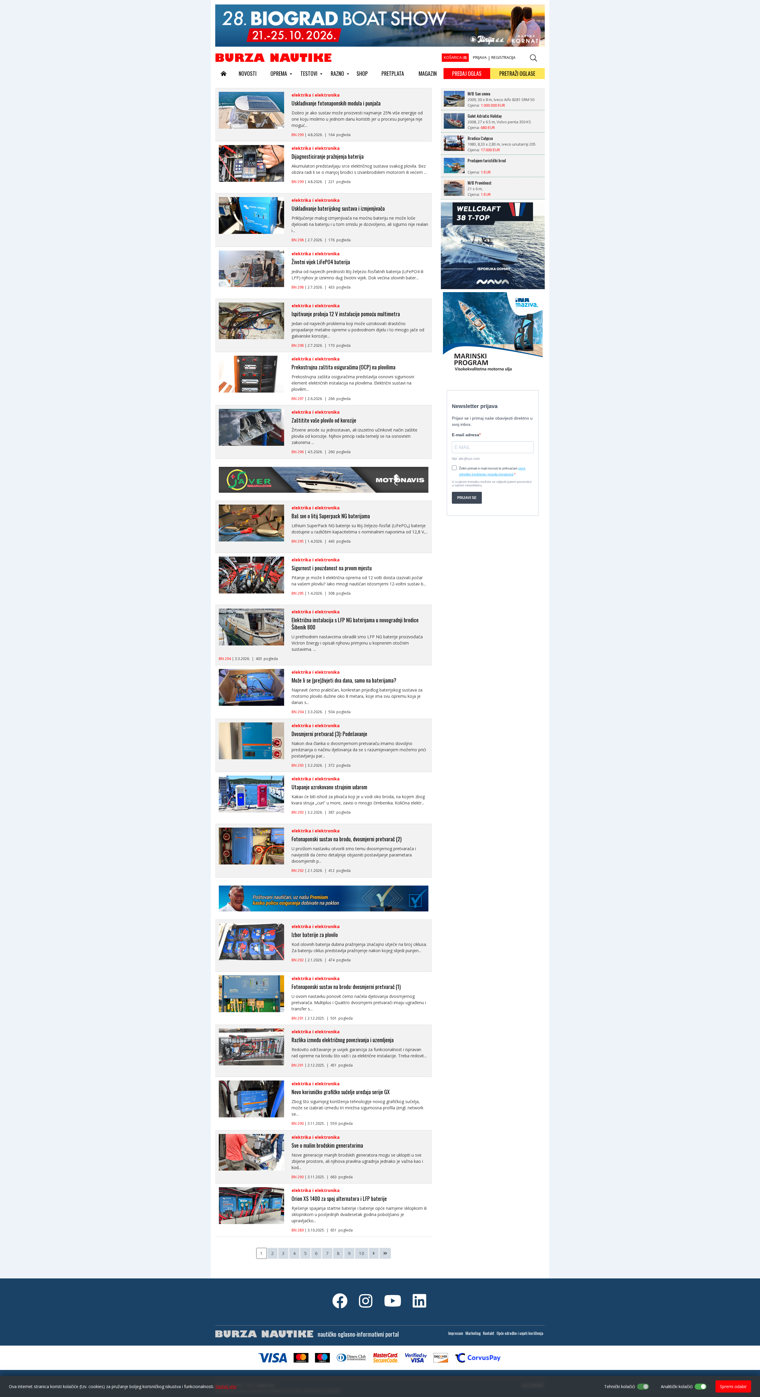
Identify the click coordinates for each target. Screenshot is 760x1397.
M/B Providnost (480, 160)
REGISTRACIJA (503, 57)
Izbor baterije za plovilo (315, 934)
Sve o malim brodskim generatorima (327, 1145)
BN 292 (298, 870)
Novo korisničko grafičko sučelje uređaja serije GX (341, 1092)
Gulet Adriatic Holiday (484, 93)
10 (361, 1253)
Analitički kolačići (677, 1386)
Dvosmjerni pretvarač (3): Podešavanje (329, 734)
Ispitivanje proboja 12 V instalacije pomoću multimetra (346, 314)
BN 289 (298, 1230)
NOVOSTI (247, 73)
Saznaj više (226, 1386)
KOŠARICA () (455, 57)
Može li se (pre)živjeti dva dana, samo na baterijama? (344, 680)
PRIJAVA (480, 57)
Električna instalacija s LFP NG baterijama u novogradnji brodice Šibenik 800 (355, 623)
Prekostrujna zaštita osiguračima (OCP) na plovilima (343, 367)
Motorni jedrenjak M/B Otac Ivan (492, 182)
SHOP (362, 73)
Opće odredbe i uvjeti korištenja (520, 1333)
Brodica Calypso (480, 116)
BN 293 (298, 765)
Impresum (455, 1333)
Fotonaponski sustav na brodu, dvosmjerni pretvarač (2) (347, 839)
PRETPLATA (392, 73)
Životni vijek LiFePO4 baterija (321, 262)
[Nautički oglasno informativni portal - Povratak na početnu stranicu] (273, 57)
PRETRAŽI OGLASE (517, 73)
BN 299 (298, 134)
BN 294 (225, 658)
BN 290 (298, 1123)
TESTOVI (308, 73)
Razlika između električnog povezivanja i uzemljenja (343, 1040)
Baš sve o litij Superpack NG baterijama (331, 516)
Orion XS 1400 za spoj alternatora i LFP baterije (339, 1198)
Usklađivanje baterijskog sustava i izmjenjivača (338, 208)
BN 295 (298, 541)
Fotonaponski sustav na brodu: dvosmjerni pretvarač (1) (346, 986)
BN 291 (298, 1018)
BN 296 (298, 451)
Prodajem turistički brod (487, 138)
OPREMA (278, 73)
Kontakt (488, 1333)
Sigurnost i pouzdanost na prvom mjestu (332, 568)
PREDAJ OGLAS (467, 73)
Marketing (473, 1333)
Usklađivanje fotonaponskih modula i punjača (336, 103)
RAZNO (337, 73)
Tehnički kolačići (619, 1386)
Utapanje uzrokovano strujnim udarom (329, 787)
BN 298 (298, 239)
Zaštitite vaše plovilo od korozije (324, 420)
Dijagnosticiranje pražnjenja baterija (328, 156)
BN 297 (298, 398)
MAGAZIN (428, 73)
